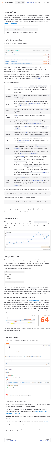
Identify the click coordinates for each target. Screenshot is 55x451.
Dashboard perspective (34, 300)
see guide (46, 421)
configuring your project (10, 23)
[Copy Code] (48, 193)
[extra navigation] (52, 2)
